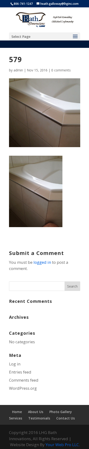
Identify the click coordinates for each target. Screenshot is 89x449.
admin (18, 70)
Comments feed (23, 380)
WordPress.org (23, 388)
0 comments (61, 70)
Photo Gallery (60, 411)
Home (17, 411)
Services (15, 418)
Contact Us (65, 418)
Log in (14, 364)
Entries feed (20, 372)
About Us (35, 411)
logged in (42, 262)
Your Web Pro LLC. (63, 444)
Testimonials (39, 418)
